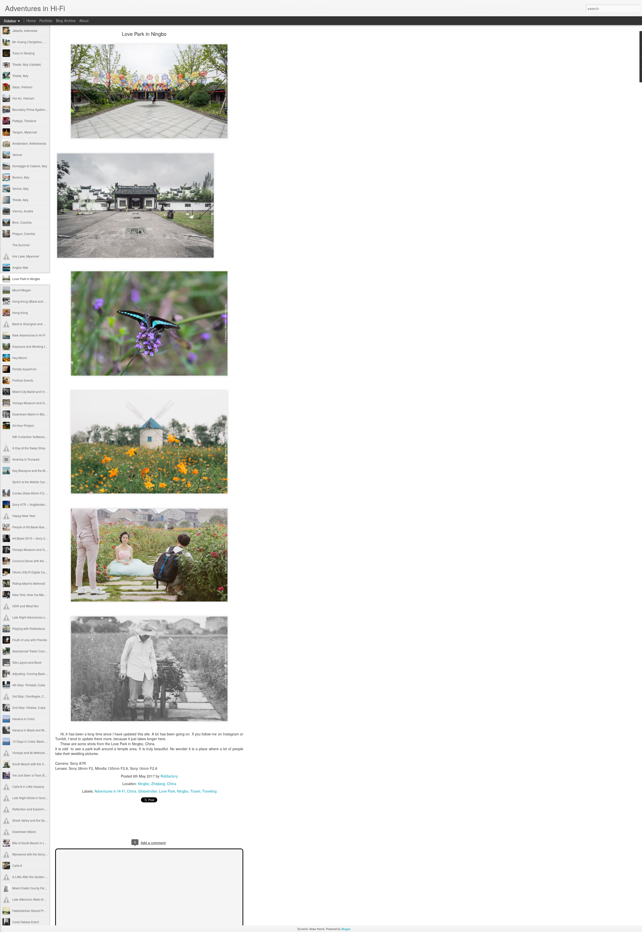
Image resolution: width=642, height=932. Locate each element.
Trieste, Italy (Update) (26, 64)
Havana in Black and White (30, 730)
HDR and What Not (25, 606)
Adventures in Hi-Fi (110, 791)
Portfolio (45, 20)
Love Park (167, 791)
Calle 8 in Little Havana (28, 786)
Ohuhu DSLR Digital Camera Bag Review (40, 572)
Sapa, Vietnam (22, 87)
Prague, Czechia (23, 233)
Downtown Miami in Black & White (35, 414)
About (84, 20)
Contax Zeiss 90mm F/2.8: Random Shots (40, 493)
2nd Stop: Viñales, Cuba (28, 707)
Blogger (345, 929)
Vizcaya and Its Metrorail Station (34, 752)
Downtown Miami (24, 831)
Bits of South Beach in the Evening (35, 843)
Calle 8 (17, 865)
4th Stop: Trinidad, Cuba (28, 685)
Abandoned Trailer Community (33, 651)
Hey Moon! (19, 358)
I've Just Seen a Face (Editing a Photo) (38, 775)
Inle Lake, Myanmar (25, 256)
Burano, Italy (20, 177)
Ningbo (182, 791)
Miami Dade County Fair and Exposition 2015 (43, 888)
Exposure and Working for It (31, 346)
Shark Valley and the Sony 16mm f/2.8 (38, 820)
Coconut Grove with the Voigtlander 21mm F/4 (43, 561)
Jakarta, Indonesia (24, 30)
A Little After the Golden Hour (32, 877)
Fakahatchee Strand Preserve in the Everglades (44, 910)
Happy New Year (23, 516)
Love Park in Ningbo (26, 279)
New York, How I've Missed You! (34, 594)
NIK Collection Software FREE (32, 437)
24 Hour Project (23, 425)
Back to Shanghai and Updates (33, 324)
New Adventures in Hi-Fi (28, 335)
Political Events (22, 380)
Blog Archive (66, 20)
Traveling (209, 791)
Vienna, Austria (22, 211)
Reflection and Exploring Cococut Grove (39, 809)
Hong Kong (20, 312)
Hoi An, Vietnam (23, 98)
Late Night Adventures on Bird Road (36, 617)
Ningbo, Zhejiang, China (157, 783)
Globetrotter (147, 791)
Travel (195, 791)
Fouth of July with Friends (29, 640)
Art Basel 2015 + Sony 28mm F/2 (34, 538)
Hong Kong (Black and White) (32, 301)
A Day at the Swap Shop (28, 448)
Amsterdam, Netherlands (29, 143)
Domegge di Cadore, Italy (29, 166)
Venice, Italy (20, 188)
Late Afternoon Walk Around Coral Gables (40, 899)
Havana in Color (23, 719)
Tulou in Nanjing (23, 53)
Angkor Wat (20, 267)
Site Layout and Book (26, 662)
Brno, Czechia (22, 222)
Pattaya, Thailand (24, 121)
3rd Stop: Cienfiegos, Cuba (30, 696)
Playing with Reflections (28, 628)
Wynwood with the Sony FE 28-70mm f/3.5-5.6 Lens (47, 854)
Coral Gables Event (25, 922)
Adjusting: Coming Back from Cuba (36, 673)
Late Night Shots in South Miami (34, 798)
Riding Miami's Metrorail (28, 583)
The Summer (21, 245)
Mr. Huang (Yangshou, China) (32, 42)
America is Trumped (25, 459)
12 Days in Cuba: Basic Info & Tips (35, 741)
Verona (17, 154)
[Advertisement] (271, 111)
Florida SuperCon (24, 369)
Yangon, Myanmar (24, 132)
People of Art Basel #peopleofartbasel (38, 527)
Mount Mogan (21, 290)
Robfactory (169, 776)
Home (31, 20)
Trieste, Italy (20, 75)
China (131, 791)
